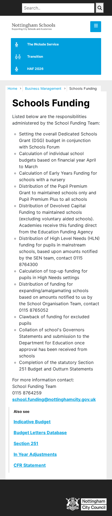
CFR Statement (30, 465)
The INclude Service (43, 44)
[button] (95, 26)
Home (12, 88)
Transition (35, 56)
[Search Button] (100, 8)
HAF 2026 (35, 69)
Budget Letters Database (40, 432)
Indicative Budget (32, 421)
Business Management (43, 88)
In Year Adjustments (35, 454)
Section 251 (26, 443)
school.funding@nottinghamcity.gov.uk (54, 399)
